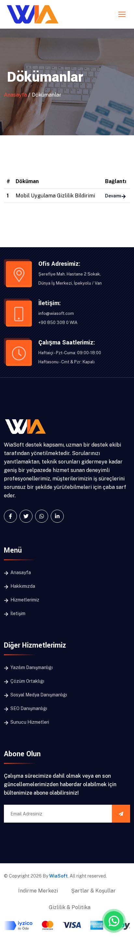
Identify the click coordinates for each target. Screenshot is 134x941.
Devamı (113, 195)
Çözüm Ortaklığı (26, 681)
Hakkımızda (22, 586)
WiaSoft (58, 876)
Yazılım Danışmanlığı (31, 667)
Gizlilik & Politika (69, 907)
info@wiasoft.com (56, 313)
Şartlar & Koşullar (93, 891)
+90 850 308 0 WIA (57, 322)
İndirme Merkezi (38, 891)
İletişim (17, 613)
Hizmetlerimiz (24, 599)
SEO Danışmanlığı (28, 708)
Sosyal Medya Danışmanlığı (38, 694)
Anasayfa (15, 95)
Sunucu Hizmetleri (29, 722)
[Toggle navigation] (122, 14)
